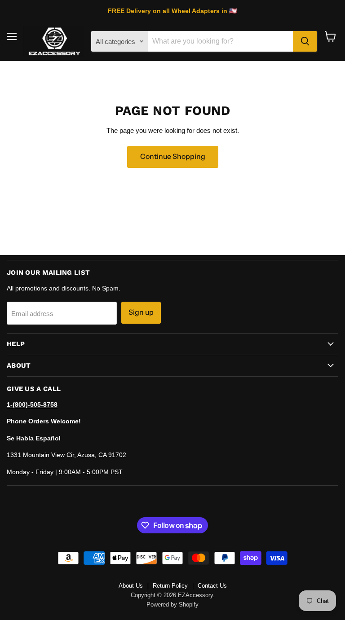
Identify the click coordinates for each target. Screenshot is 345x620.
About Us (131, 585)
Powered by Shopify (172, 604)
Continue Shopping (172, 156)
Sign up (141, 312)
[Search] (305, 41)
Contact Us (212, 585)
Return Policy (170, 585)
